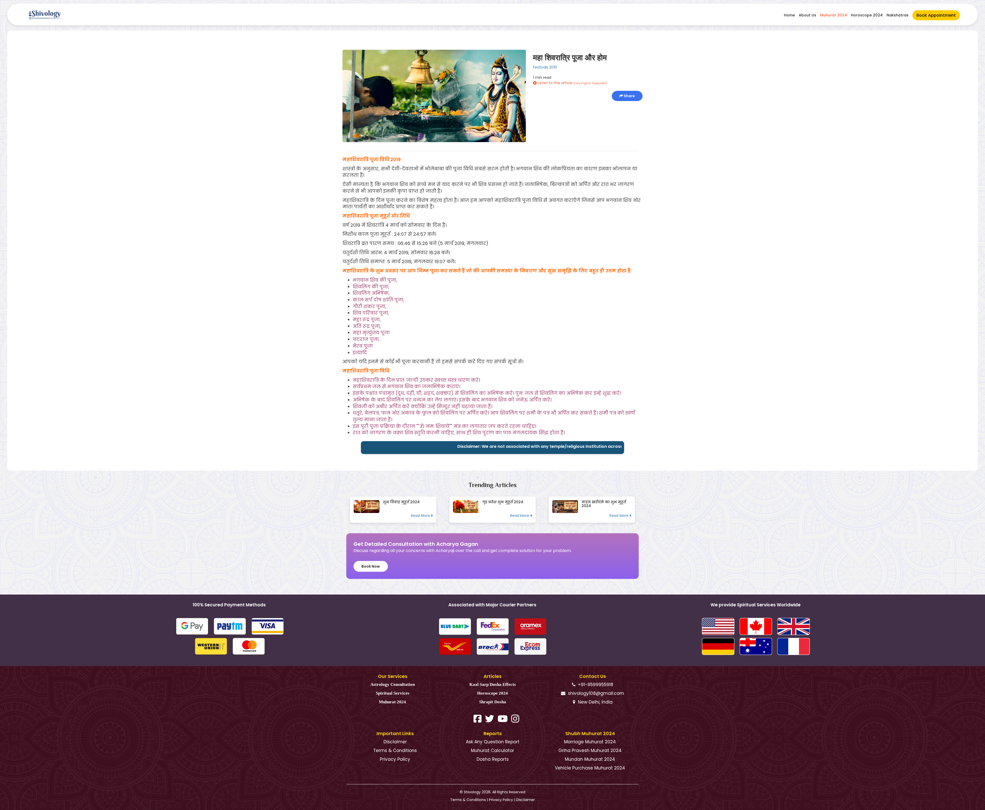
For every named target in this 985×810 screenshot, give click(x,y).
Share (629, 95)
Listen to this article (572, 82)
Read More (421, 515)
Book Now (370, 566)
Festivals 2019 (545, 67)
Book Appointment (936, 15)
